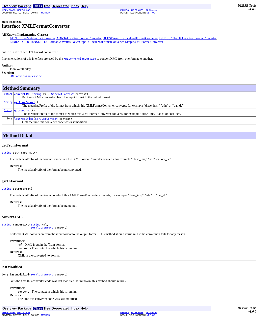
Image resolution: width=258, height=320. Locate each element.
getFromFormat (24, 102)
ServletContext (62, 94)
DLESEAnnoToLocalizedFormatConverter (130, 38)
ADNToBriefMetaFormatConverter (32, 38)
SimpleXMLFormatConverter (144, 42)
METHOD (45, 13)
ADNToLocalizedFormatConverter (78, 38)
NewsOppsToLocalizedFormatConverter (98, 42)
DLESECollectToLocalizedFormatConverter (187, 38)
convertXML (22, 94)
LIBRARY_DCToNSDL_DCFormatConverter (40, 42)
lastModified (23, 118)
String (8, 93)
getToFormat (23, 110)
